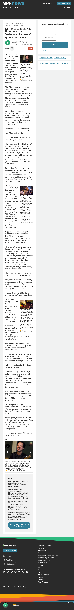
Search (15, 7)
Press (40, 567)
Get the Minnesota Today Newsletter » (19, 525)
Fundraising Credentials (46, 558)
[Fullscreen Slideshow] (8, 446)
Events (40, 553)
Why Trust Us (43, 582)
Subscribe (55, 45)
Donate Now (64, 3)
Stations (41, 577)
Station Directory (60, 58)
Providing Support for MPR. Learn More (54, 63)
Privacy (40, 570)
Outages (41, 565)
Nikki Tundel (9, 23)
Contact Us (42, 550)
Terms (44, 50)
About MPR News (44, 546)
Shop (40, 572)
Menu (7, 7)
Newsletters (42, 563)
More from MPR (44, 560)
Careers (41, 548)
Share (30, 48)
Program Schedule (46, 58)
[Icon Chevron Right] (30, 452)
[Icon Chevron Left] (7, 452)
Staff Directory (43, 575)
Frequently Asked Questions (48, 555)
